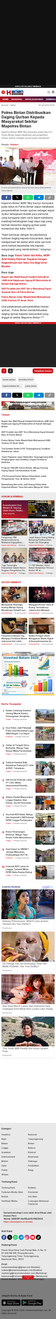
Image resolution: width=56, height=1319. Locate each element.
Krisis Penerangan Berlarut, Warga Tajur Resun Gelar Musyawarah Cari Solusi (19, 834)
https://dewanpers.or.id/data (18, 1221)
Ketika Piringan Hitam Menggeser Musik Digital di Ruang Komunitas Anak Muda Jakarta (41, 640)
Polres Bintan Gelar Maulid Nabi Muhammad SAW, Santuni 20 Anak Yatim (25, 298)
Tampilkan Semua (43, 371)
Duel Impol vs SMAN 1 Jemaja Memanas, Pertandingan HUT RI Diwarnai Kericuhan (17, 852)
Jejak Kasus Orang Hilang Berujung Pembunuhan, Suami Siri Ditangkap (41, 540)
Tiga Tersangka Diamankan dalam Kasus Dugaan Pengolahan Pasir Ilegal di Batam (14, 569)
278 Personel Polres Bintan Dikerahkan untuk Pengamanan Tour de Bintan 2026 (23, 477)
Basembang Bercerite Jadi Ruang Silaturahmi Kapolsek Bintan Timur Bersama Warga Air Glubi (25, 485)
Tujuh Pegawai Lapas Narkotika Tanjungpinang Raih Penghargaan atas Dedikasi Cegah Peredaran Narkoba (27, 460)
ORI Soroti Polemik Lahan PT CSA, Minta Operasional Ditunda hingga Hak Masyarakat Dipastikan (19, 782)
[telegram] (39, 197)
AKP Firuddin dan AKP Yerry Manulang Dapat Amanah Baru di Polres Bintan (26, 290)
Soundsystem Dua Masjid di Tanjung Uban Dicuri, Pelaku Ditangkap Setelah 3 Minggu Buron (13, 510)
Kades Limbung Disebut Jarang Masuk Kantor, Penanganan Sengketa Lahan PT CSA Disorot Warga (18, 713)
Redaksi (14, 144)
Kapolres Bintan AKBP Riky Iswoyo (13, 386)
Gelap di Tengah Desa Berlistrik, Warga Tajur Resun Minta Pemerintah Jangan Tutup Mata (18, 748)
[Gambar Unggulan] (28, 166)
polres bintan (30, 386)
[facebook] (6, 197)
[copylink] (50, 197)
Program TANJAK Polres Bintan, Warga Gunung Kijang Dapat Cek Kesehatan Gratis (24, 469)
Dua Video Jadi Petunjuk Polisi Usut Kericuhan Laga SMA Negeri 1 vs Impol (19, 730)
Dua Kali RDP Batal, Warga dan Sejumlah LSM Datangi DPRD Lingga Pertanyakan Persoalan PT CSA (20, 817)
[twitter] (17, 197)
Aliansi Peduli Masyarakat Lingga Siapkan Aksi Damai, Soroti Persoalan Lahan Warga (19, 800)
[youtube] (32, 1237)
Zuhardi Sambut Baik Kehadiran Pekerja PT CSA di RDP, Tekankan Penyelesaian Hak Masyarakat (20, 765)
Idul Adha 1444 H (26, 379)
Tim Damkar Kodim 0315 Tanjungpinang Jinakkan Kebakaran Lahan (25, 450)
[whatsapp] (28, 197)
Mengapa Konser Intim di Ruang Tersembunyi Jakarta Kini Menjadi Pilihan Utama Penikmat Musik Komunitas (41, 610)
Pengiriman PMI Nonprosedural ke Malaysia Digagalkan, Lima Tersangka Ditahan (13, 541)
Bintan (13, 105)
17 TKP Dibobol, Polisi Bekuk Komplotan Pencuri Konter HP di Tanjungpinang (41, 569)
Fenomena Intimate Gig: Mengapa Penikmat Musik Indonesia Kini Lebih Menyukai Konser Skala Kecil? (14, 641)
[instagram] (26, 1237)
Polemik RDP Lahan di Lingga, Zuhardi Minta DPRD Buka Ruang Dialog (19, 869)
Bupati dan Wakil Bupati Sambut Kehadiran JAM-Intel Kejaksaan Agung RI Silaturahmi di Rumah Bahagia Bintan (26, 280)
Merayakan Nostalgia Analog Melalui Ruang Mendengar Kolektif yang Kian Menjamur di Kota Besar (13, 610)
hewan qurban (9, 379)
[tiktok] (38, 1237)
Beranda (4, 105)
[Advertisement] (21, 43)
